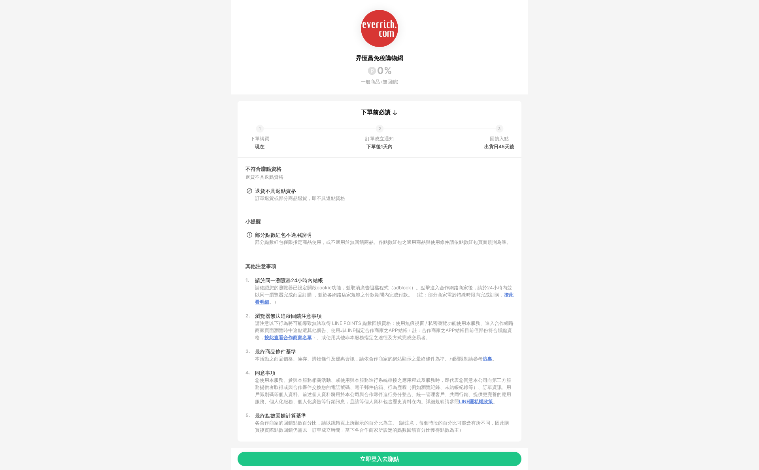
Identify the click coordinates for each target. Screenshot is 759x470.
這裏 (487, 359)
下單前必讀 (376, 112)
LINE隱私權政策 (476, 401)
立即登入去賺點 (379, 458)
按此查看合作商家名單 (288, 337)
